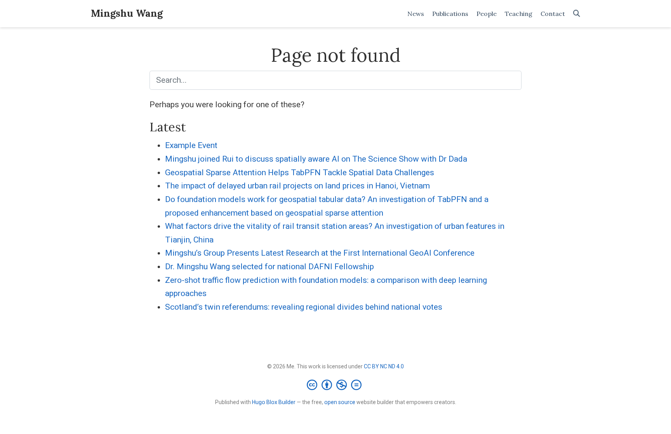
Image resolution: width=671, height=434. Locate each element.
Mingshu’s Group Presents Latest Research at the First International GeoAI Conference (320, 253)
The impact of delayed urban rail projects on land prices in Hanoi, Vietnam (297, 185)
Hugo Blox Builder (274, 402)
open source (339, 402)
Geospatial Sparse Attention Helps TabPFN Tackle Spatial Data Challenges (299, 172)
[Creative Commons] (336, 385)
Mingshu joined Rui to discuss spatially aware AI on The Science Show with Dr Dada (316, 159)
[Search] (576, 13)
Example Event (191, 145)
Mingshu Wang (127, 13)
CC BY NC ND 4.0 (384, 366)
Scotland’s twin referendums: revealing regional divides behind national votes (303, 307)
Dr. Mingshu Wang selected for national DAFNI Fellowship (269, 266)
